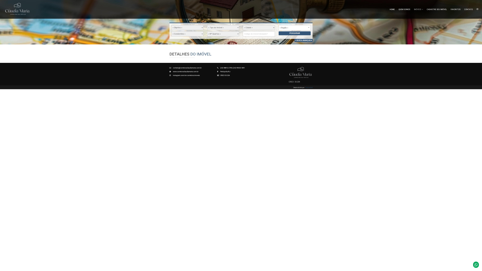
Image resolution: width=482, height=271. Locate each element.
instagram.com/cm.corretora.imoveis (186, 75)
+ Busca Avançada (303, 40)
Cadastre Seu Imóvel (437, 9)
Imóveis (417, 9)
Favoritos (456, 9)
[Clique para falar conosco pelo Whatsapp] (476, 265)
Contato (468, 9)
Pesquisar (294, 33)
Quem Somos (404, 9)
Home (392, 9)
